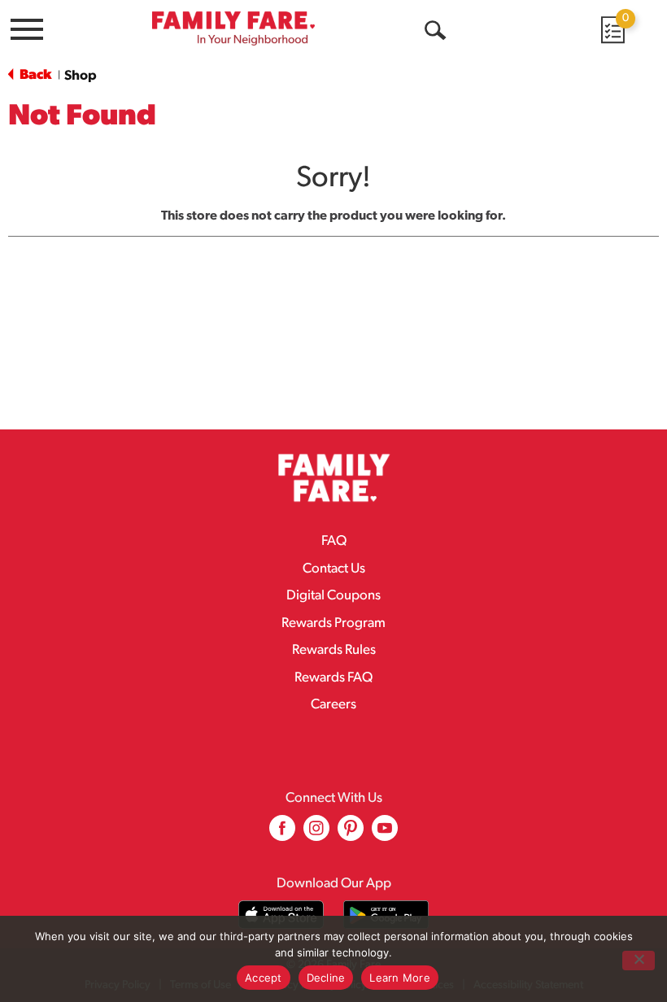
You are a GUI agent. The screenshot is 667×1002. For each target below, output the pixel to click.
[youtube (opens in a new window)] (385, 834)
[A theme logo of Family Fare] (233, 28)
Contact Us (334, 569)
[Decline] (638, 960)
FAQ (334, 541)
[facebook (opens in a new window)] (282, 834)
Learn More (399, 977)
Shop (80, 76)
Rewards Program (333, 623)
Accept (263, 977)
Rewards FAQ (333, 678)
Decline (326, 977)
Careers (333, 705)
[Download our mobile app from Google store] (386, 914)
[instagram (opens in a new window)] (316, 834)
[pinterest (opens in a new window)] (351, 834)
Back (34, 75)
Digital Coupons (333, 596)
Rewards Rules (334, 650)
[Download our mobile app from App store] (281, 914)
